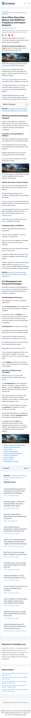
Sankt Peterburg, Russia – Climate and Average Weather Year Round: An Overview (15, 614)
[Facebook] (2, 35)
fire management (7, 289)
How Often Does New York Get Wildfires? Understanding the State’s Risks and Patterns (14, 274)
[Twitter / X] (6, 35)
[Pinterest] (9, 35)
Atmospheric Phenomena (21, 630)
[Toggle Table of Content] (26, 104)
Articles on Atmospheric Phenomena (14, 445)
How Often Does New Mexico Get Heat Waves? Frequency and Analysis (15, 477)
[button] (28, 3)
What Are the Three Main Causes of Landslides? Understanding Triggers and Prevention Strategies (15, 542)
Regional (17, 495)
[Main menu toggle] (25, 3)
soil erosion (22, 234)
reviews (22, 650)
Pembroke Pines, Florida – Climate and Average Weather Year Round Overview (15, 565)
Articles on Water (8, 457)
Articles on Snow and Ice (10, 451)
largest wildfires (9, 174)
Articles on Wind (8, 459)
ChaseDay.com (12, 648)
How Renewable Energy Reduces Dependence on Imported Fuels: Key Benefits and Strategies (15, 491)
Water (16, 520)
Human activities (7, 201)
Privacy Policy (24, 702)
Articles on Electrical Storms (11, 447)
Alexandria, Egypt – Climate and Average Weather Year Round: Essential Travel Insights (14, 504)
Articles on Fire (7, 449)
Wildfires (4, 121)
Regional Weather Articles (11, 461)
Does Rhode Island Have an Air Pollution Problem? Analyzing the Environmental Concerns (15, 626)
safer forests (5, 364)
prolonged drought (14, 63)
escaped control (6, 215)
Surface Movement (19, 546)
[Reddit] (12, 35)
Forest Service (9, 79)
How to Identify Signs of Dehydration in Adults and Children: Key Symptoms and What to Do (15, 529)
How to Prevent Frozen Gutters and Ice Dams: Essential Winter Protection (15, 588)
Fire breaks (5, 348)
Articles (5, 495)
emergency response (14, 375)
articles (16, 650)
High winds (5, 158)
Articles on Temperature (10, 455)
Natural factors (6, 185)
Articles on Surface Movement (12, 453)
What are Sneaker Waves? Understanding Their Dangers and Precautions (15, 516)
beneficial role (22, 254)
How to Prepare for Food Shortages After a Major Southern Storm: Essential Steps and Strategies (15, 601)
